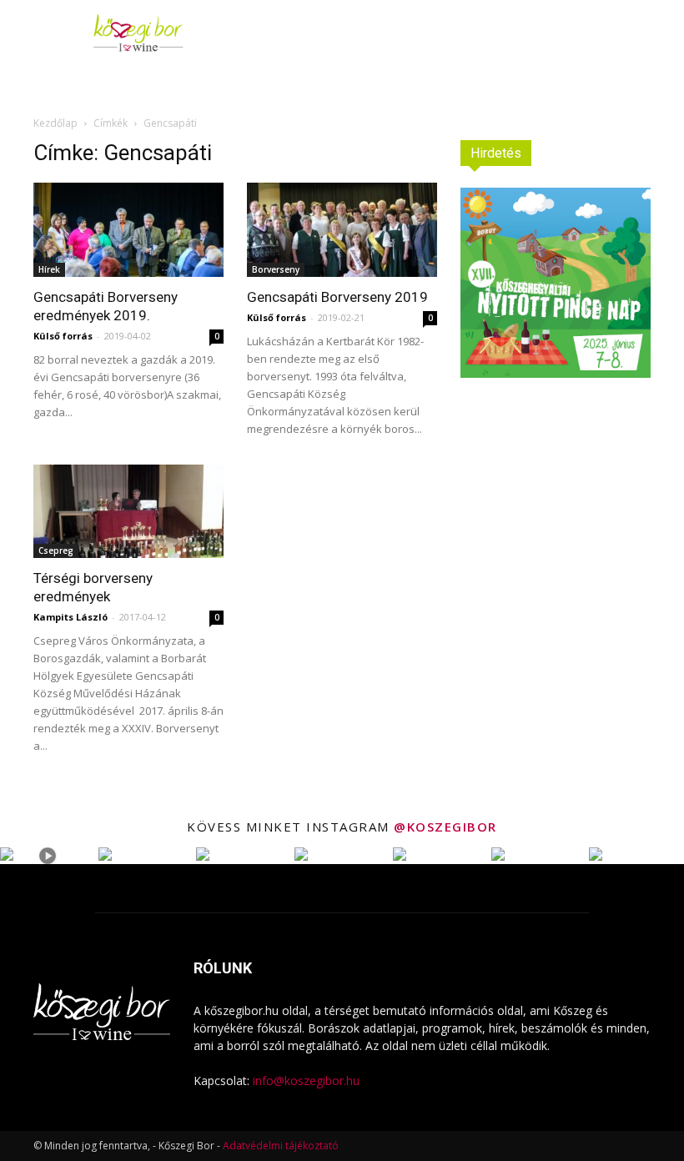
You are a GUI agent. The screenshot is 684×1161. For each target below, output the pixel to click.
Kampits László (70, 617)
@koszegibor (445, 826)
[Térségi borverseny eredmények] (128, 512)
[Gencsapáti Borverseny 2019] (342, 230)
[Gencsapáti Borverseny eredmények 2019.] (128, 230)
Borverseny (275, 269)
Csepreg (55, 550)
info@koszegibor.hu (306, 1080)
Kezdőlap (55, 123)
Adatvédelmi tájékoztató (281, 1145)
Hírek (49, 269)
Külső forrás (63, 335)
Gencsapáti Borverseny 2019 (337, 297)
